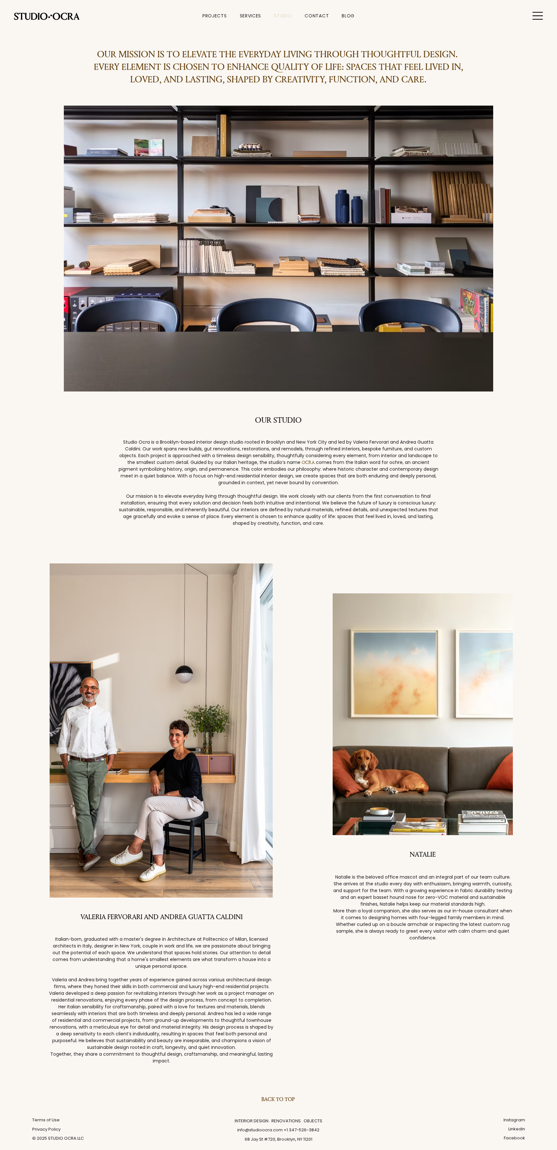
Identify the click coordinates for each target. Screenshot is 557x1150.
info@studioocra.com (260, 1130)
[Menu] (538, 16)
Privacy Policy (46, 1129)
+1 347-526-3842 (301, 1130)
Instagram (514, 1120)
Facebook (514, 1138)
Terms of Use (46, 1120)
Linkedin (516, 1129)
